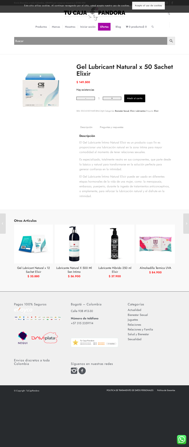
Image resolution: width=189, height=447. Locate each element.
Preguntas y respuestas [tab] (111, 127)
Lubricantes (140, 110)
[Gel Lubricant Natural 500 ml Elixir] (3, 223)
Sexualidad (134, 339)
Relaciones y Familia (140, 329)
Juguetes (133, 320)
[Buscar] (152, 26)
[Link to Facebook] (172, 25)
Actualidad (134, 310)
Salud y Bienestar (138, 334)
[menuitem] (41, 26)
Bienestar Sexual (122, 110)
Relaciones (134, 324)
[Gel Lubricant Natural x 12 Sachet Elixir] (186, 223)
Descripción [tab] (86, 127)
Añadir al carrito (134, 98)
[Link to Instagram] (166, 25)
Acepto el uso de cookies (148, 7)
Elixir (132, 110)
